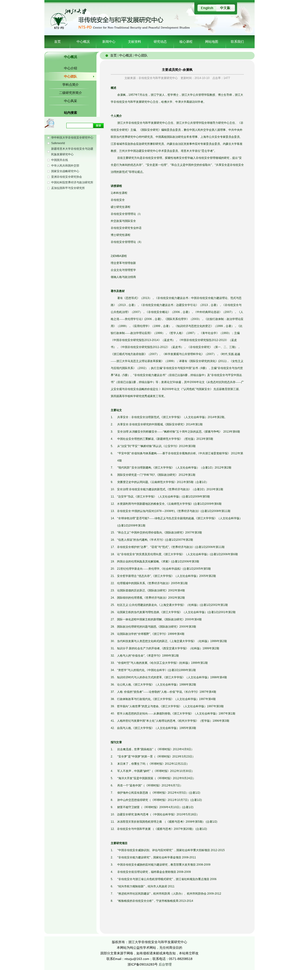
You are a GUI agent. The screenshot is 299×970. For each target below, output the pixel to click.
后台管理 (165, 964)
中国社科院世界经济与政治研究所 (72, 182)
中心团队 (70, 76)
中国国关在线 (59, 160)
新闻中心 (108, 41)
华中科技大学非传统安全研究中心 (72, 137)
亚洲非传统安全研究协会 (66, 176)
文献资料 (134, 41)
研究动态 (160, 41)
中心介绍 (70, 68)
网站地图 (211, 41)
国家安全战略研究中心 (65, 171)
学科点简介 (70, 84)
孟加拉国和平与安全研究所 (68, 188)
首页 (57, 41)
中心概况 (83, 41)
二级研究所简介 (70, 93)
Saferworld (58, 143)
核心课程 (185, 41)
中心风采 (70, 101)
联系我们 (237, 41)
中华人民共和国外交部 (65, 165)
